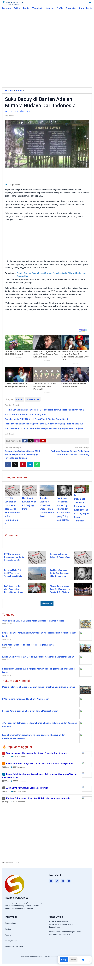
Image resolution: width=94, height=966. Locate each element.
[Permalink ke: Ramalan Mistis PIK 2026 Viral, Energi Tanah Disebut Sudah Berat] (47, 490)
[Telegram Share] (30, 464)
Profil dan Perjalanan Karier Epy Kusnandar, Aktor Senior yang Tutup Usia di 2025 (44, 424)
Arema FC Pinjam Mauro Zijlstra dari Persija (27, 788)
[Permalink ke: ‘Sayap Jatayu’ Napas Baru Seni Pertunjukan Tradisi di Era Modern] (82, 589)
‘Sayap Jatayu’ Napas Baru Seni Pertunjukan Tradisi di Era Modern (60, 589)
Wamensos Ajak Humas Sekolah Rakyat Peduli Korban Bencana (36, 753)
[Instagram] (37, 440)
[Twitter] (31, 440)
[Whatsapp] (37, 464)
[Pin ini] (23, 464)
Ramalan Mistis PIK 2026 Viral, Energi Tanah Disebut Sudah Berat (36, 419)
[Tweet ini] (15, 464)
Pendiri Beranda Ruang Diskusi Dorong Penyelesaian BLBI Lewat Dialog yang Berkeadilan (52, 275)
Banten (19, 399)
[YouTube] (68, 881)
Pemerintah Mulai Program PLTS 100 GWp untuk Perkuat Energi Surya (39, 763)
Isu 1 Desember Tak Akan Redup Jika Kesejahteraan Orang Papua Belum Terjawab (44, 428)
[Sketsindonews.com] (13, 2)
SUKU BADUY (32, 399)
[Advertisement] (48, 30)
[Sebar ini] (8, 464)
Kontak (8, 929)
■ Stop (73, 960)
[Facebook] (25, 440)
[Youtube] (43, 440)
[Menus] (90, 2)
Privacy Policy (11, 941)
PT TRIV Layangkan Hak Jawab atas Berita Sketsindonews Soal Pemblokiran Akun (44, 410)
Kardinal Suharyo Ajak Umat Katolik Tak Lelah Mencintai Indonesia (38, 798)
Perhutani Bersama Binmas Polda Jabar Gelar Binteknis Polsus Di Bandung (70, 451)
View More (47, 603)
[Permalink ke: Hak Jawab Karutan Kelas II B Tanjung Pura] (29, 490)
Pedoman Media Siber (14, 947)
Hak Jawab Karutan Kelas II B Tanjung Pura (25, 414)
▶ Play (63, 960)
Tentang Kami (10, 923)
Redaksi (8, 935)
